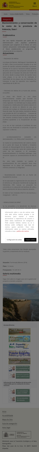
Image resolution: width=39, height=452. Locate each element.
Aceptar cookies (30, 240)
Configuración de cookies (14, 240)
